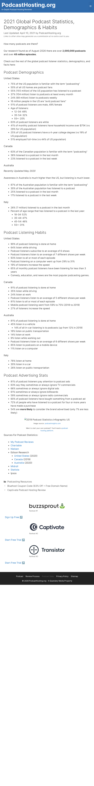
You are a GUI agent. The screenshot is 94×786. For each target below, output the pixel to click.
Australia (19, 462)
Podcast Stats (48, 576)
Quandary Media (57, 581)
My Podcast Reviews (22, 442)
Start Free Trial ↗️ (15, 539)
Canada (18, 459)
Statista (15, 469)
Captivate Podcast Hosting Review (26, 490)
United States (21, 455)
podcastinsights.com (53, 423)
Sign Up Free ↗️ (14, 517)
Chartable (16, 445)
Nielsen (15, 449)
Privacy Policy (62, 576)
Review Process (33, 576)
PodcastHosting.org (29, 4)
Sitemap (74, 576)
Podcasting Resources (19, 481)
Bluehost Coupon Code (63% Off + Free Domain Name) (37, 486)
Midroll (14, 466)
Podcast (19, 576)
